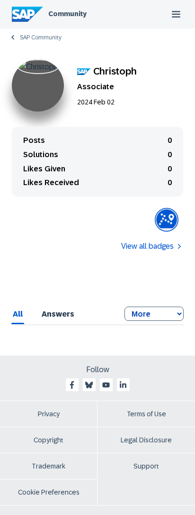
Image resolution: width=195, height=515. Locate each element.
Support (146, 466)
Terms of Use (146, 414)
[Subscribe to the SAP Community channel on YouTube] (106, 385)
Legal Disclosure (146, 440)
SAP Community (41, 37)
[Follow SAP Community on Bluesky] (89, 385)
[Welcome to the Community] (166, 220)
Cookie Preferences (49, 492)
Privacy (49, 414)
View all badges (147, 246)
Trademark (48, 466)
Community (67, 14)
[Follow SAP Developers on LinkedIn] (123, 385)
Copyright (48, 440)
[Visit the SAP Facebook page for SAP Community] (72, 385)
